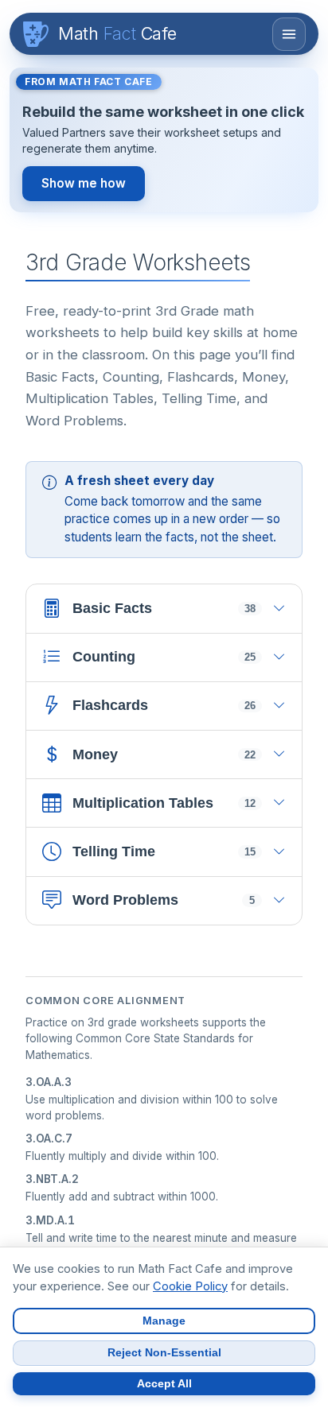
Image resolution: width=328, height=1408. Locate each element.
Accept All (164, 1384)
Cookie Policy (190, 1286)
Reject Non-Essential (164, 1353)
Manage (164, 1321)
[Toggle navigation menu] (289, 34)
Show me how (83, 183)
